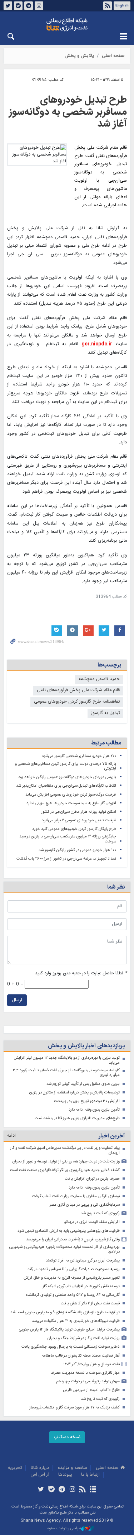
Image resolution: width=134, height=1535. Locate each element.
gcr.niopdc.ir (96, 344)
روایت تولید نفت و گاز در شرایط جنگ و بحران (84, 1338)
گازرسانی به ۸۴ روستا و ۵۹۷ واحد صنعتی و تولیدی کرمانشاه (73, 1295)
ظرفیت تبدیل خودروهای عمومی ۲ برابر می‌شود (79, 820)
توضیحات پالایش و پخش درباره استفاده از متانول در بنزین (74, 1092)
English (122, 6)
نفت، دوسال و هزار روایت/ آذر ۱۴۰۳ (91, 1364)
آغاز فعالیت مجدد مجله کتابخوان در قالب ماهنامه (81, 1355)
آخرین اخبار (112, 1136)
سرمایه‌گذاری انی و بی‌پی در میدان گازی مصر (85, 1204)
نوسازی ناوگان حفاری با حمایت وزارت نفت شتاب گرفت (76, 1196)
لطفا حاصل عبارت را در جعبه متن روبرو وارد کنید (81, 973)
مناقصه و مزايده (72, 1468)
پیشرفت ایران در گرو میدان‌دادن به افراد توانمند (83, 1260)
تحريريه (15, 1468)
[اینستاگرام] (72, 1490)
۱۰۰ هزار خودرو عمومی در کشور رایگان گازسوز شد (77, 850)
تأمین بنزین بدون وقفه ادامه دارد (94, 1109)
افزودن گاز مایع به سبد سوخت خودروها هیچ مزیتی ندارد (71, 803)
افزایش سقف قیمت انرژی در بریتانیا (92, 1222)
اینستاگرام (39, 5)
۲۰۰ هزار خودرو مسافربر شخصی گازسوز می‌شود (79, 756)
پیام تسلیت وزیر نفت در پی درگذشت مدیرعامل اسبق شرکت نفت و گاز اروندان (65, 1150)
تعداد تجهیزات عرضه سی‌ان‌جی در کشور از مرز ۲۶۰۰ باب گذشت (66, 858)
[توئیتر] (40, 1490)
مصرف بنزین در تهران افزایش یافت (92, 1178)
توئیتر (8, 5)
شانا (67, 24)
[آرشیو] (93, 1490)
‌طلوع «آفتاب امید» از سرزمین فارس (91, 1390)
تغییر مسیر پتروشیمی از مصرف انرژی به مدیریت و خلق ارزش (72, 1277)
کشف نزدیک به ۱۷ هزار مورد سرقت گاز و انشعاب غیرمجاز (74, 1407)
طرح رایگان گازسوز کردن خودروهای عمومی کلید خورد (74, 829)
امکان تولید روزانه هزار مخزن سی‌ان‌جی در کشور (78, 812)
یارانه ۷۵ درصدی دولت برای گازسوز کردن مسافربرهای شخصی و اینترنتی (65, 766)
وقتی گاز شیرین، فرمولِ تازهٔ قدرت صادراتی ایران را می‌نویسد (73, 1239)
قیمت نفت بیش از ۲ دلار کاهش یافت (90, 1303)
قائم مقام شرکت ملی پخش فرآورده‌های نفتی (78, 690)
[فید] (82, 1490)
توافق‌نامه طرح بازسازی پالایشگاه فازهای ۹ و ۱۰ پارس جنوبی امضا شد (65, 1312)
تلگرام (28, 5)
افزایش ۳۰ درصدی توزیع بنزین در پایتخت (87, 1101)
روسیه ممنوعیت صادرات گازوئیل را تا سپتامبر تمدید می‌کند (74, 1269)
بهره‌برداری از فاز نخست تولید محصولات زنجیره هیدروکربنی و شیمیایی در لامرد (64, 1249)
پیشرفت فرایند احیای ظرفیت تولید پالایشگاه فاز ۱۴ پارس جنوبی (69, 1329)
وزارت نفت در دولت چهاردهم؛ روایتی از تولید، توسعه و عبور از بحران (66, 1161)
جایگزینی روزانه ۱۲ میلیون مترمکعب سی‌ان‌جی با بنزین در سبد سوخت (67, 839)
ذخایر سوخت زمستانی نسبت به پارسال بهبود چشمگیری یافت (70, 1346)
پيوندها (65, 1475)
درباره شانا (40, 1468)
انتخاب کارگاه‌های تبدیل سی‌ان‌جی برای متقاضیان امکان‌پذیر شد (66, 785)
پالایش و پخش (79, 56)
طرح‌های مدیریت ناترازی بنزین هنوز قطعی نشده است (77, 1118)
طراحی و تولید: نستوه (64, 1529)
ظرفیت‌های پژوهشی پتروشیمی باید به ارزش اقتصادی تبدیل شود (69, 1231)
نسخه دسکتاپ (67, 1437)
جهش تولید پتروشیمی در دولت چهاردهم (88, 1381)
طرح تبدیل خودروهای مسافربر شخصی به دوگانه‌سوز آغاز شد (68, 112)
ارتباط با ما (90, 1475)
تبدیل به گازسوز (105, 713)
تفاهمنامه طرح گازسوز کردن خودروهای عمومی (77, 701)
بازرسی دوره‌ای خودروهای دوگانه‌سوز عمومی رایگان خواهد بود (67, 777)
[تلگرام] (61, 1490)
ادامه (11, 1136)
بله (18, 5)
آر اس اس (40, 1475)
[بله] (51, 1490)
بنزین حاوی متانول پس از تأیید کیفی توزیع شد (83, 1084)
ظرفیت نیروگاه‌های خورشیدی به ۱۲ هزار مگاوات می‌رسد (76, 1321)
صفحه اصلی (113, 56)
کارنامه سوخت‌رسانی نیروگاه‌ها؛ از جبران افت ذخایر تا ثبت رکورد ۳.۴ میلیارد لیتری (66, 1073)
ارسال (17, 1000)
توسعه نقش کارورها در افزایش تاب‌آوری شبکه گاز (81, 1286)
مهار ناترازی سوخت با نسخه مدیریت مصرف (85, 1373)
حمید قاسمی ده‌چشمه (99, 679)
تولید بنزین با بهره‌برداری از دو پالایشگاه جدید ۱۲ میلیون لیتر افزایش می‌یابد (67, 1060)
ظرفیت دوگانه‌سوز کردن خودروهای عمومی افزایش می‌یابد (70, 794)
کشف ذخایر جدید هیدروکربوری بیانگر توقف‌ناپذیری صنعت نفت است (65, 1170)
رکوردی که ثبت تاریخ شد (100, 1213)
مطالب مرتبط (106, 743)
